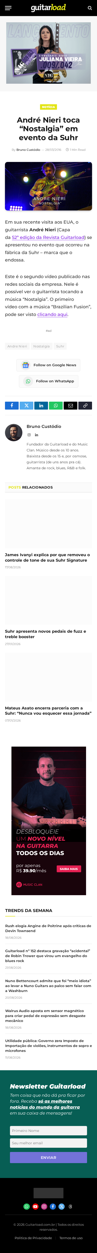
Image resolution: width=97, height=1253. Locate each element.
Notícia (48, 107)
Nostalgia (41, 346)
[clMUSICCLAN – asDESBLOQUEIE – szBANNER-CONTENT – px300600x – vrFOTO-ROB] (48, 893)
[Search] (89, 8)
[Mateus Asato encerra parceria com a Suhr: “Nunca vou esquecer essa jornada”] (48, 677)
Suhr (60, 346)
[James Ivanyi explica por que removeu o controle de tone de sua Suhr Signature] (48, 523)
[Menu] (8, 8)
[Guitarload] (48, 8)
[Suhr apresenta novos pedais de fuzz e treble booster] (48, 600)
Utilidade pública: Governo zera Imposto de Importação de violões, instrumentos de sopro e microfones (48, 1046)
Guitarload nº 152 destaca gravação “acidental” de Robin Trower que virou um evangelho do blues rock (47, 956)
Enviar (48, 1157)
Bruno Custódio (28, 150)
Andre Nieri (17, 346)
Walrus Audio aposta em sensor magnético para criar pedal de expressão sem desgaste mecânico (45, 1016)
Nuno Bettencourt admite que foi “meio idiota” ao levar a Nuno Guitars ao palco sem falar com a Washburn (48, 986)
